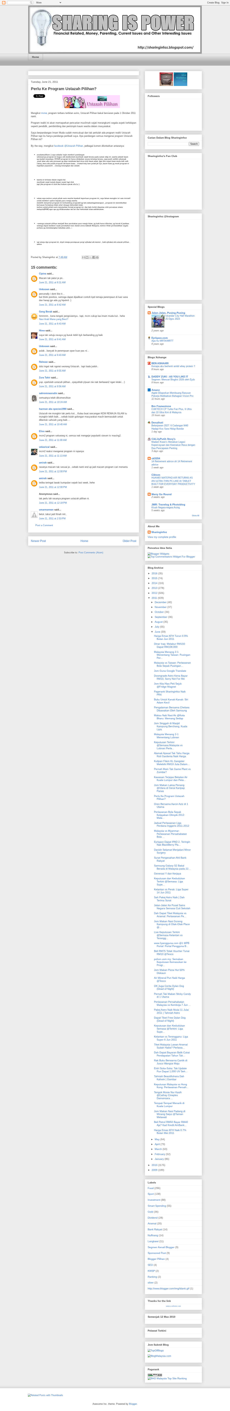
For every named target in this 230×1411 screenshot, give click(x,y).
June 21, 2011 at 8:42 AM (52, 304)
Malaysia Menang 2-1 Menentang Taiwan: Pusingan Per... (172, 654)
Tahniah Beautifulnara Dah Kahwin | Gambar (169, 1078)
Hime (42, 330)
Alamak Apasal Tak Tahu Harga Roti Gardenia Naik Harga (171, 755)
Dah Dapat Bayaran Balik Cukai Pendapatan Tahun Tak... (172, 1054)
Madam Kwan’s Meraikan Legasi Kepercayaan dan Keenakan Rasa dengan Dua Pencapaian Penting (173, 445)
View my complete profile (162, 536)
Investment (154, 1199)
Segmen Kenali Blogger (161, 1247)
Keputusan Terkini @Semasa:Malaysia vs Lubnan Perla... (168, 745)
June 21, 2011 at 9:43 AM (52, 355)
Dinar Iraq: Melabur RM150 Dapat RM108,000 (169, 645)
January (160, 1158)
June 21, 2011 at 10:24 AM (53, 402)
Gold (150, 1211)
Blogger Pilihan (156, 1258)
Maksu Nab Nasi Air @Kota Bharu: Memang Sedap (169, 717)
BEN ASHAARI (160, 363)
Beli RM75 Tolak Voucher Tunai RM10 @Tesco (171, 953)
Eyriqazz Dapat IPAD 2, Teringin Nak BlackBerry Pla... (172, 843)
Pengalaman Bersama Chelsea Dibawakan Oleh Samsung (171, 709)
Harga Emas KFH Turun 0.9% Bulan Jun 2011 (171, 637)
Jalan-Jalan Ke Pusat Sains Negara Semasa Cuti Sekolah (172, 907)
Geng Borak (45, 311)
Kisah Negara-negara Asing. (165, 507)
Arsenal (152, 1223)
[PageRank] (155, 1375)
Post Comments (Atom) (91, 552)
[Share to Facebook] (94, 257)
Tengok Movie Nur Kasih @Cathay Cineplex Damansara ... (168, 1095)
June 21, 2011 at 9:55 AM (52, 370)
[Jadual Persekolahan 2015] (180, 85)
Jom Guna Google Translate (170, 670)
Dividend (153, 1217)
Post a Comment (44, 525)
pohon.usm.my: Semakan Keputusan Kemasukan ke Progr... (170, 962)
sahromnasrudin (48, 393)
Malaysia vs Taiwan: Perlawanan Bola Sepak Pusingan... (172, 664)
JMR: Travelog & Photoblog (168, 504)
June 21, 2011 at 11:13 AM (53, 455)
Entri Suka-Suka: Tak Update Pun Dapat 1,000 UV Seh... (170, 1070)
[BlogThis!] (87, 257)
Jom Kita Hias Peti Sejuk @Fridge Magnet (168, 685)
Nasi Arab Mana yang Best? (53, 319)
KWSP (151, 1270)
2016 (155, 573)
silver (151, 1282)
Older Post (129, 541)
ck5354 (155, 458)
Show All (195, 515)
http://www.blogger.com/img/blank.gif (168, 1288)
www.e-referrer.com (173, 1306)
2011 (155, 597)
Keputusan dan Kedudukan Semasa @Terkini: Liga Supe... (169, 1028)
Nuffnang (153, 1235)
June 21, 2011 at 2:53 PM (52, 518)
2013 (155, 587)
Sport (151, 1193)
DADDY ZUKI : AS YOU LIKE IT (169, 376)
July (157, 626)
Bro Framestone (161, 406)
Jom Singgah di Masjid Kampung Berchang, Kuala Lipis (170, 726)
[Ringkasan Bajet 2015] (166, 85)
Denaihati (157, 422)
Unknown (44, 289)
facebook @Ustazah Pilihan (68, 146)
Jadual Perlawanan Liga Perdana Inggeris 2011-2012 (171, 824)
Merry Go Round (161, 494)
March (159, 1149)
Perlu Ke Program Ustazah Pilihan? (63, 88)
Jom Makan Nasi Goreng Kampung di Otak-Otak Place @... (172, 924)
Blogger (133, 1404)
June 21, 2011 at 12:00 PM (53, 471)
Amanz (155, 389)
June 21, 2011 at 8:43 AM (52, 323)
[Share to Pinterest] (97, 257)
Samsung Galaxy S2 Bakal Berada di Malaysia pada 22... (172, 867)
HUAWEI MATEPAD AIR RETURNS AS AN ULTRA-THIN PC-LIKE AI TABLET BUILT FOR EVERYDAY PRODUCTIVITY (173, 480)
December (161, 602)
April (157, 1144)
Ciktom (155, 474)
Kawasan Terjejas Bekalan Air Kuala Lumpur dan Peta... (170, 779)
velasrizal (44, 447)
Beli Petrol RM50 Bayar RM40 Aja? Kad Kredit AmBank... (171, 1123)
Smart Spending (157, 1205)
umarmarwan (46, 509)
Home (35, 56)
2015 (155, 578)
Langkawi (153, 1241)
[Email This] (83, 257)
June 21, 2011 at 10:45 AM (53, 424)
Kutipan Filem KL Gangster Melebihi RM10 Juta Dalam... (172, 763)
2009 (155, 1169)
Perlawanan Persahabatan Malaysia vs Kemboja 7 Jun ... (172, 1003)
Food (151, 1188)
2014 (155, 583)
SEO (150, 1264)
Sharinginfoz (159, 532)
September (161, 616)
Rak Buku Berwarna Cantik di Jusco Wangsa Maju (170, 1062)
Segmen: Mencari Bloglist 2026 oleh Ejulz (173, 379)
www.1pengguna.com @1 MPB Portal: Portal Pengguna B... (171, 945)
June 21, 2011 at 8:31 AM (52, 282)
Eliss (42, 431)
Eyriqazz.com (159, 337)
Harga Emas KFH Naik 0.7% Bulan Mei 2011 (170, 1132)
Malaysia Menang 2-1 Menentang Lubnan (166, 736)
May (157, 1139)
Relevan (43, 362)
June (158, 631)
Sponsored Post (157, 1253)
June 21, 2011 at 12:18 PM (53, 502)
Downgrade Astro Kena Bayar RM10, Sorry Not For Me (171, 677)
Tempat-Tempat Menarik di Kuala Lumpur (169, 1105)
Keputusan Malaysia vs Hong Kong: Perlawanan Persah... (171, 1086)
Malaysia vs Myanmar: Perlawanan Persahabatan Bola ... (170, 833)
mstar (44, 113)
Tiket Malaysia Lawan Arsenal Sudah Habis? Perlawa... (171, 1046)
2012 (155, 593)
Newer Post (38, 541)
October (160, 611)
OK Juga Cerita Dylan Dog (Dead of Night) (169, 987)
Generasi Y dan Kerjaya (167, 873)
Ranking (152, 1276)
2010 (155, 1165)
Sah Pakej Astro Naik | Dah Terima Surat (169, 899)
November (161, 607)
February (160, 1154)
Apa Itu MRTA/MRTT (162, 340)
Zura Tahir (44, 377)
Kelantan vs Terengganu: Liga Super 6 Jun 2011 (171, 1038)
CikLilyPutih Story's (163, 438)
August (159, 621)
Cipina (42, 273)
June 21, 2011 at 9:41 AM (52, 339)
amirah (43, 462)
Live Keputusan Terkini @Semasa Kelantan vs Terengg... (168, 935)
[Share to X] (90, 257)
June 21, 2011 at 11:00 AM (53, 440)
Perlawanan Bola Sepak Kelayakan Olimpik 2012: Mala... (169, 814)
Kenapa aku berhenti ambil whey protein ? (173, 366)
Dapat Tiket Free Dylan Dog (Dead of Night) (170, 1019)
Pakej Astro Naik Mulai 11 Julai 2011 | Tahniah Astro (171, 1011)
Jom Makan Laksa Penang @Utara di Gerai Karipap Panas (169, 788)
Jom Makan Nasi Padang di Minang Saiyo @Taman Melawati (169, 1114)
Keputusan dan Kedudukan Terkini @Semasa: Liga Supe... (169, 881)
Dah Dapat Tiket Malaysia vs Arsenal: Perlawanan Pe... (170, 915)
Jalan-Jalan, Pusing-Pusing (168, 312)
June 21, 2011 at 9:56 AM (52, 386)
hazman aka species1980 (52, 409)
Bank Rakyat (155, 1229)
